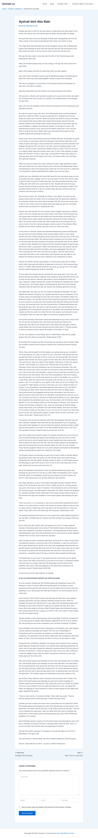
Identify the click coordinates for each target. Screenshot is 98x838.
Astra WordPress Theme (65, 833)
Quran (52, 4)
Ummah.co (8, 3)
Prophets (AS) (62, 4)
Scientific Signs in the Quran (82, 4)
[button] (68, 4)
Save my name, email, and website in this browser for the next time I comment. (46, 807)
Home (44, 4)
